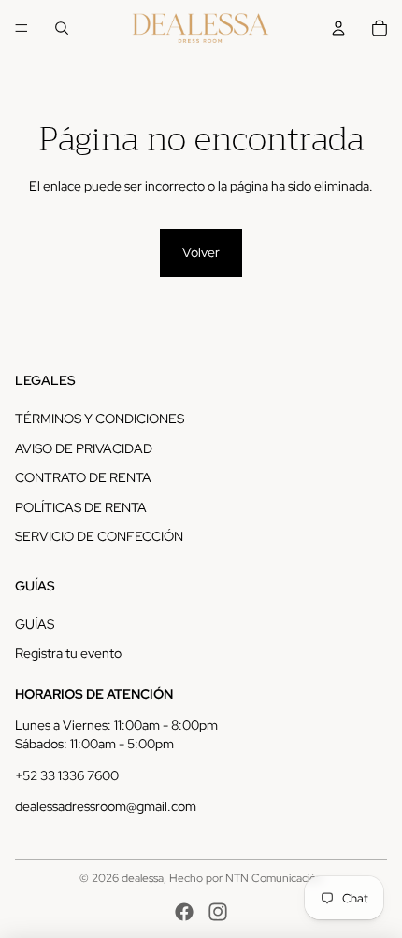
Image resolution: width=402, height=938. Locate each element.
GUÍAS (34, 624)
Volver (201, 252)
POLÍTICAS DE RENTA (81, 507)
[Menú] (21, 28)
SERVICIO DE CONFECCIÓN (99, 536)
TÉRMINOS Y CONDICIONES (99, 418)
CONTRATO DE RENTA (83, 477)
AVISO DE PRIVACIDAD (83, 448)
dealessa (143, 878)
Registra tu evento (68, 653)
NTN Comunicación (274, 878)
